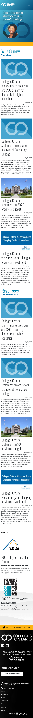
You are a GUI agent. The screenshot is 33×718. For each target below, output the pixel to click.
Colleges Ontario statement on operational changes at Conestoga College (15, 147)
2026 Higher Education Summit (15, 559)
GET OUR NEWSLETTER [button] (18, 627)
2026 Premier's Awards (15, 598)
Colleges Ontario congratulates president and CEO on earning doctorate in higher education (15, 90)
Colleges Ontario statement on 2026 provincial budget (12, 205)
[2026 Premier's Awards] (10, 587)
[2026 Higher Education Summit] (10, 545)
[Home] (8, 5)
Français (3, 710)
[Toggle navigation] (29, 4)
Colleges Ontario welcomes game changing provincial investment (16, 258)
